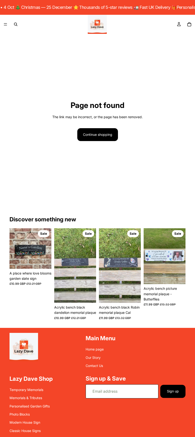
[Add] (44, 261)
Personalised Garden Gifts (30, 406)
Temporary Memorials (26, 390)
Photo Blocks (20, 414)
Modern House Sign (25, 422)
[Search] (15, 24)
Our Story (93, 357)
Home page (95, 349)
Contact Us (94, 366)
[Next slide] (91, 265)
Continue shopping (97, 134)
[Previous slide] (59, 265)
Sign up (173, 391)
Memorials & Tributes (26, 398)
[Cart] (189, 24)
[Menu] (5, 24)
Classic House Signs (25, 430)
